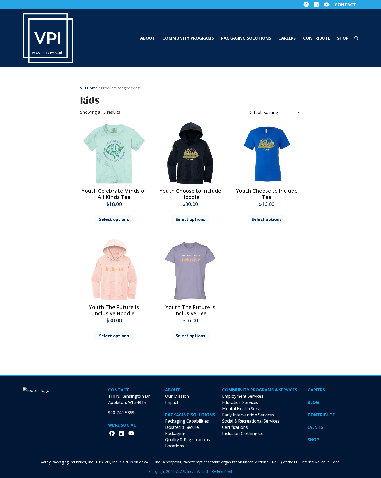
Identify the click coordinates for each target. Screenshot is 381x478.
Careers (287, 38)
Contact (345, 5)
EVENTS (315, 427)
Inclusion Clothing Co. (243, 433)
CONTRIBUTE (321, 415)
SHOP (313, 440)
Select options (114, 219)
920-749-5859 (121, 413)
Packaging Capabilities (187, 421)
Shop (343, 38)
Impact (171, 402)
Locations (174, 446)
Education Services (240, 402)
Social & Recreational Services (250, 421)
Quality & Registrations (187, 440)
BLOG (313, 402)
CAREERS (316, 390)
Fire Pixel (224, 471)
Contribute (316, 38)
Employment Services (242, 396)
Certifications (235, 427)
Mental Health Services (244, 408)
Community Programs (188, 38)
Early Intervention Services (248, 415)
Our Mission (177, 396)
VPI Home (88, 87)
